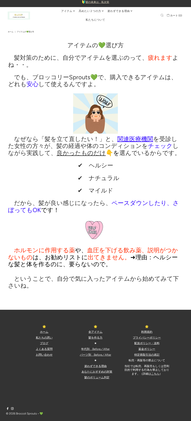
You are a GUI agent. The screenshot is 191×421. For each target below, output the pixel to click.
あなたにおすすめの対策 (97, 371)
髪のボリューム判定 (96, 377)
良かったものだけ (81, 152)
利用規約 (146, 332)
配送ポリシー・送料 (146, 343)
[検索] (162, 15)
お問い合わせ (44, 354)
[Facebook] (7, 409)
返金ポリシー (146, 349)
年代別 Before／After (95, 349)
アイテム (66, 11)
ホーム (10, 32)
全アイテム (95, 332)
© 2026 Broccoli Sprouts (21, 413)
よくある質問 (44, 349)
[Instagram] (12, 409)
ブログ (44, 343)
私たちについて (95, 19)
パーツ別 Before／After (95, 354)
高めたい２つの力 (90, 11)
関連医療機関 (135, 139)
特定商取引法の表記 (146, 354)
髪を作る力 (95, 337)
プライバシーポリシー (147, 337)
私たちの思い (44, 337)
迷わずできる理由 (118, 11)
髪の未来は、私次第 (97, 2)
